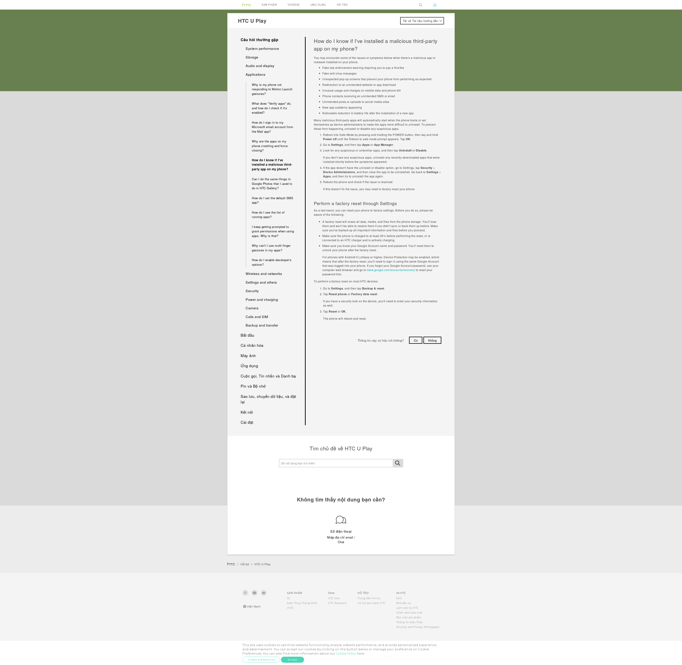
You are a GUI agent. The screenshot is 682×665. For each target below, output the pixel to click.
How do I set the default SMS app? (272, 200)
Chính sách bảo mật (409, 612)
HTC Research (337, 603)
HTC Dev (334, 598)
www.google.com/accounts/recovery (391, 270)
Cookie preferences (261, 659)
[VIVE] (435, 5)
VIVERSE (294, 4)
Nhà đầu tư (403, 603)
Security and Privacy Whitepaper (418, 627)
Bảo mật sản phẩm (408, 617)
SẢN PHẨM (269, 4)
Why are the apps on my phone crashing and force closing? (270, 145)
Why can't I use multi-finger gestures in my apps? (271, 247)
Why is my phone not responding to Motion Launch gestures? (272, 89)
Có (416, 340)
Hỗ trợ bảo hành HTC (372, 603)
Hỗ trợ (245, 564)
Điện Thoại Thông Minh (302, 603)
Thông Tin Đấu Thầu (409, 622)
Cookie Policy (346, 653)
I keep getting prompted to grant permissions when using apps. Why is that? (273, 231)
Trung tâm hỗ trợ (369, 598)
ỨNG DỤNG (318, 4)
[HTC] (246, 5)
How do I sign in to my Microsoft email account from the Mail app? (272, 127)
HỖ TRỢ (342, 4)
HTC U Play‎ (262, 564)
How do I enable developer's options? (272, 262)
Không (432, 340)
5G (288, 598)
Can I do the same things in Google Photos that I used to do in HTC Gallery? (272, 183)
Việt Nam (254, 606)
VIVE (290, 607)
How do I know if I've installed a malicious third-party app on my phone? (272, 164)
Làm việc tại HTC (407, 607)
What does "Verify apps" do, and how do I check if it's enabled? (271, 108)
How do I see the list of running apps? (268, 214)
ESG (399, 598)
